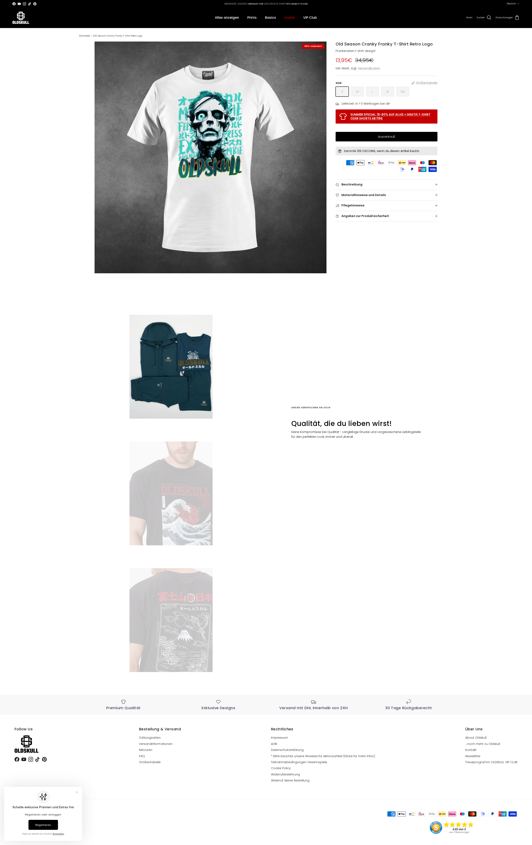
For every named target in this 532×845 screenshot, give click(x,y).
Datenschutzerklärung (287, 750)
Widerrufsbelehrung (285, 774)
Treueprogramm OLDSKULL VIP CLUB (491, 762)
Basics (270, 17)
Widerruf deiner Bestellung (290, 780)
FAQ (142, 756)
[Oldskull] (20, 18)
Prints (252, 17)
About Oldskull (475, 738)
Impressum (279, 738)
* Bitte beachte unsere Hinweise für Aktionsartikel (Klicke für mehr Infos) (323, 756)
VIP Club (310, 17)
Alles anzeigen (227, 17)
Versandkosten (369, 68)
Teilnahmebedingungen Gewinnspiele (299, 762)
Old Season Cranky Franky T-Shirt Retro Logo (117, 35)
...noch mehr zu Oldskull (482, 744)
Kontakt (471, 750)
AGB (274, 744)
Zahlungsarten (150, 738)
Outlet (289, 17)
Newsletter (472, 756)
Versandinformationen (155, 744)
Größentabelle (150, 762)
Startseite (84, 35)
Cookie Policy (281, 768)
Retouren (145, 750)
